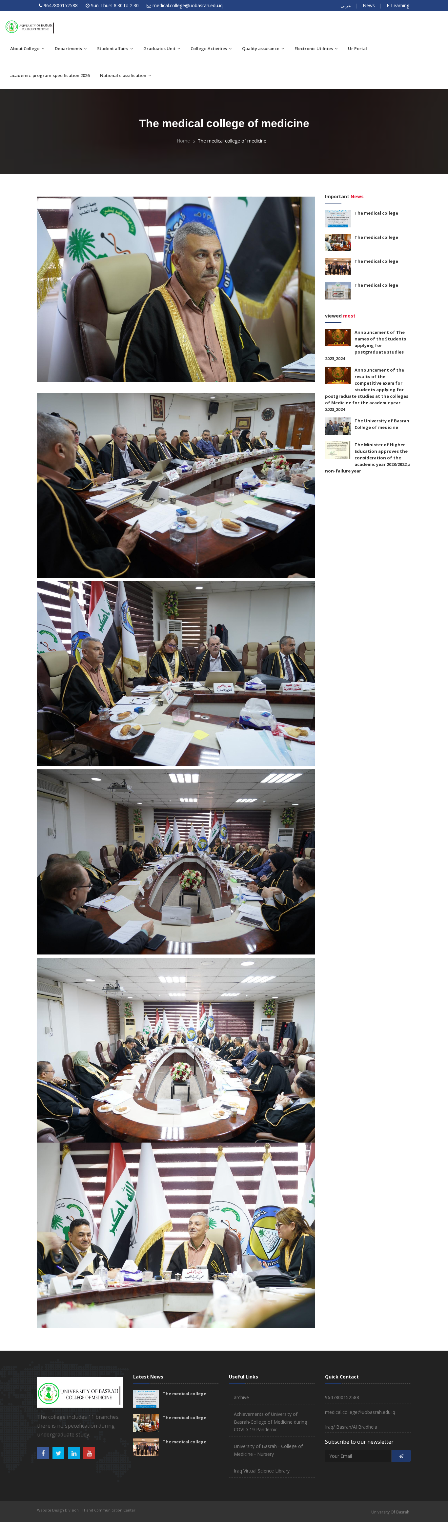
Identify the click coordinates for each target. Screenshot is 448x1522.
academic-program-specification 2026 (50, 75)
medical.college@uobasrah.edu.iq (188, 5)
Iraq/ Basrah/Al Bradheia (351, 1427)
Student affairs (113, 48)
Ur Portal (357, 48)
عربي (345, 5)
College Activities (209, 48)
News (369, 5)
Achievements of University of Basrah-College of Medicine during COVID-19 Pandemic (270, 1422)
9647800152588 (61, 5)
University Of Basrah (390, 1512)
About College (25, 48)
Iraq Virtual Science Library (262, 1471)
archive (241, 1397)
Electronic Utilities (314, 48)
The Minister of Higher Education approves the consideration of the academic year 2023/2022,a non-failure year (368, 458)
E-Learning (398, 5)
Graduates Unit (159, 48)
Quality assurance (261, 48)
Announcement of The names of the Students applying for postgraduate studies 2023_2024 (365, 345)
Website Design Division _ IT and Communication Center (86, 1510)
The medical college (376, 213)
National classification (123, 75)
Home (183, 141)
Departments (69, 48)
